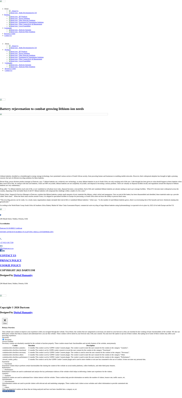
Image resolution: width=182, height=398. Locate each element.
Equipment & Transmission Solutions (31, 22)
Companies (8, 28)
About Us (14, 11)
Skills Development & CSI (27, 13)
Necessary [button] (5, 337)
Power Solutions (24, 18)
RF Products (22, 16)
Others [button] (4, 385)
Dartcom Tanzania (24, 30)
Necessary (8, 339)
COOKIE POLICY (10, 265)
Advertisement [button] (7, 379)
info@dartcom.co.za (6, 248)
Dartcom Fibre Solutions (26, 32)
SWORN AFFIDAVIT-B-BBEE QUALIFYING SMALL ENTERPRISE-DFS (26, 232)
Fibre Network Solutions (26, 20)
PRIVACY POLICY (10, 260)
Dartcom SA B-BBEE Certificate (11, 228)
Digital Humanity (23, 275)
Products (7, 15)
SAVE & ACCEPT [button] (8, 391)
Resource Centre (9, 34)
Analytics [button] (5, 373)
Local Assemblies (24, 26)
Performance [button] (6, 367)
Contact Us (8, 35)
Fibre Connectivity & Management (30, 24)
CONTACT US (8, 255)
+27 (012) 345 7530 (6, 242)
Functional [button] (5, 362)
